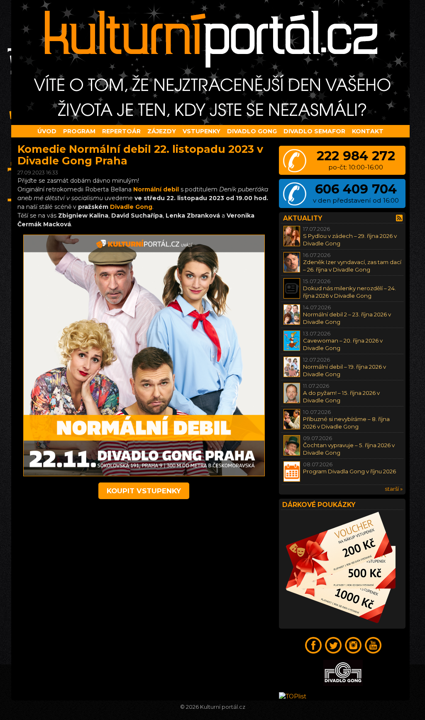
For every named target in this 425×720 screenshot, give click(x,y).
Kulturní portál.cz (222, 707)
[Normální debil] (144, 474)
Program (79, 131)
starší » (394, 488)
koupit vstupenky (144, 491)
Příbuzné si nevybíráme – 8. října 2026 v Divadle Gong (346, 422)
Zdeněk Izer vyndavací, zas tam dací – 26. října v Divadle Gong (352, 265)
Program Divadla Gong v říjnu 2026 (349, 471)
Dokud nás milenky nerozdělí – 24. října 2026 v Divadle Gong (349, 292)
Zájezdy (161, 131)
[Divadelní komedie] (212, 62)
